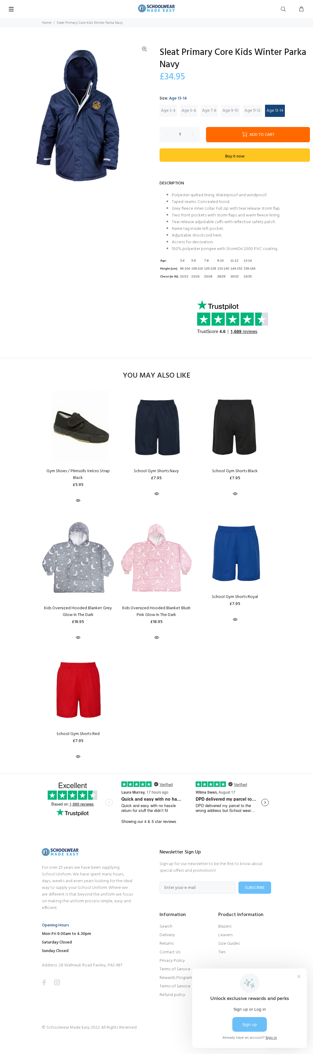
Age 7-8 (209, 110)
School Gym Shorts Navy (156, 471)
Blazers (224, 926)
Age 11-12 (252, 110)
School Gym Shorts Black (235, 471)
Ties (222, 952)
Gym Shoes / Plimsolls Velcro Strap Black (78, 474)
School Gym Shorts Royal (235, 596)
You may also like (156, 376)
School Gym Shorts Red (78, 733)
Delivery (167, 935)
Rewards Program (176, 977)
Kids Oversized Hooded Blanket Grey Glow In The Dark (78, 611)
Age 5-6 (189, 110)
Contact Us (170, 952)
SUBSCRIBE (255, 887)
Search (166, 926)
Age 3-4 (168, 110)
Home (46, 23)
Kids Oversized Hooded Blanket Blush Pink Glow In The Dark (156, 611)
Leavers (225, 935)
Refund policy (172, 994)
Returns (167, 943)
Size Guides (229, 943)
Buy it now (235, 156)
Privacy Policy (172, 960)
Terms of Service (175, 969)
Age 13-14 (275, 110)
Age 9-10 (230, 110)
